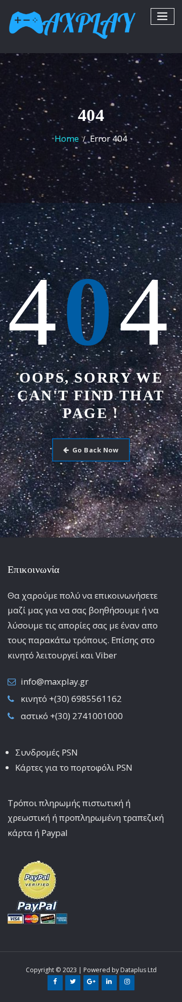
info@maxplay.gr (54, 681)
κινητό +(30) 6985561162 (71, 698)
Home (67, 138)
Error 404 (108, 138)
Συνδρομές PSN (46, 752)
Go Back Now (95, 449)
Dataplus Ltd (138, 970)
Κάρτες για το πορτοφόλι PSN (73, 767)
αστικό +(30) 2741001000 (72, 716)
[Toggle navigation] (163, 16)
